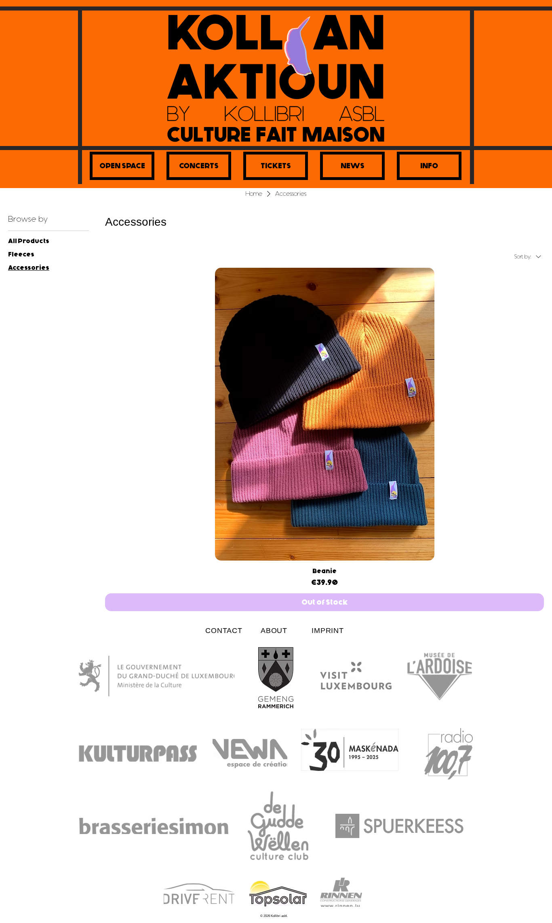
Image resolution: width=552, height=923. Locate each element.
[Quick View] (324, 414)
